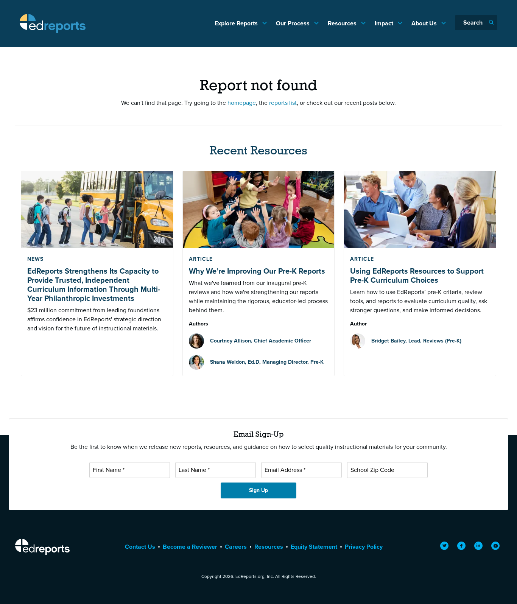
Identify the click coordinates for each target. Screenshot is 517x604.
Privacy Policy (364, 546)
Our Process (293, 23)
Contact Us (140, 546)
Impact (385, 23)
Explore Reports (237, 23)
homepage (241, 102)
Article (201, 259)
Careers (236, 546)
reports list (283, 102)
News (35, 259)
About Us (424, 23)
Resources (343, 23)
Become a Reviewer (190, 546)
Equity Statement (314, 546)
